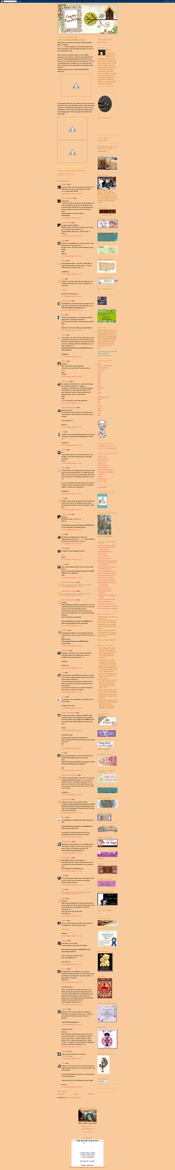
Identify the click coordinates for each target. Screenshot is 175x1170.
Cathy (63, 240)
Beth (63, 534)
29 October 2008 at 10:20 (72, 668)
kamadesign (65, 929)
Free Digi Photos (103, 467)
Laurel (63, 697)
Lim (99, 395)
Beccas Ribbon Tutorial (105, 551)
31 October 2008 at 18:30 (72, 1087)
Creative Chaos (66, 222)
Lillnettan (64, 1009)
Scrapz (100, 476)
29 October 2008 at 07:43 (72, 595)
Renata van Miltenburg (69, 712)
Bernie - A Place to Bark (105, 365)
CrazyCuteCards (67, 857)
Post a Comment (62, 1091)
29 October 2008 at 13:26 (72, 730)
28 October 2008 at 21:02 (72, 427)
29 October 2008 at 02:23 (72, 577)
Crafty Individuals (103, 465)
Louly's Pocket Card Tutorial (106, 580)
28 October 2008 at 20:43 (72, 376)
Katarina (64, 920)
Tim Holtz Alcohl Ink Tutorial (106, 599)
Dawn (109, 50)
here (63, 438)
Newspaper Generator (104, 589)
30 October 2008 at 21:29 (72, 936)
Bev (63, 431)
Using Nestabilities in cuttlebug (107, 606)
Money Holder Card (103, 586)
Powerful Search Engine (69, 582)
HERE (63, 400)
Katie (63, 875)
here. (82, 245)
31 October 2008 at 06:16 (72, 1004)
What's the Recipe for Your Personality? (87, 1167)
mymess (64, 289)
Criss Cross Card (103, 556)
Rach (63, 314)
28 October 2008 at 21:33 (72, 445)
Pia (98, 404)
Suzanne (64, 969)
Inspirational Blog (105, 39)
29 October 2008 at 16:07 (72, 770)
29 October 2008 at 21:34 (72, 871)
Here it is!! (81, 539)
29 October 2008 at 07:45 (72, 625)
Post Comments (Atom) (73, 1097)
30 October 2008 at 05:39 (72, 885)
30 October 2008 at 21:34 (72, 964)
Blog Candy (66, 175)
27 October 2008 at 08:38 (72, 193)
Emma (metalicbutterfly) (69, 407)
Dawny (100, 374)
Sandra (100, 406)
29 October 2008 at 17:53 (72, 813)
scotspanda (65, 650)
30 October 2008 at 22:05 (72, 982)
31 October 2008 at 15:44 (72, 1058)
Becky (63, 898)
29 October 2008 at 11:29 (72, 692)
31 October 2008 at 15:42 (72, 1047)
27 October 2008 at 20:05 (72, 274)
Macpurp (64, 184)
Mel (63, 753)
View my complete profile (106, 86)
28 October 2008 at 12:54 (72, 310)
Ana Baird (65, 630)
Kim (99, 390)
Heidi (99, 379)
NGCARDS (65, 1051)
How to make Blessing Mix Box (107, 573)
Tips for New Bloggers (104, 601)
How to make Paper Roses (106, 575)
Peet (99, 401)
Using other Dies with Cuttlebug (107, 608)
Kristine (64, 361)
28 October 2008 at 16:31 (72, 330)
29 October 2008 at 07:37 (72, 586)
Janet (63, 564)
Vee (63, 498)
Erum (99, 377)
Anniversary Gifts (103, 458)
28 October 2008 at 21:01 (72, 403)
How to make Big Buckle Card (107, 571)
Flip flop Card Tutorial (104, 558)
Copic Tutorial (102, 554)
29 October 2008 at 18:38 (72, 837)
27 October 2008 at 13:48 (72, 256)
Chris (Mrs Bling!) (103, 368)
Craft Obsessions (103, 460)
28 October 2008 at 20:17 (72, 356)
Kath (99, 386)
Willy (99, 415)
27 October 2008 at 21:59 (72, 296)
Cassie (64, 817)
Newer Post (60, 1094)
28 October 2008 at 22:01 (72, 463)
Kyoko (100, 392)
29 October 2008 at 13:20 (72, 708)
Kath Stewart (65, 381)
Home (76, 1094)
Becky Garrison (66, 799)
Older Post (91, 1094)
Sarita (99, 408)
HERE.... (64, 370)
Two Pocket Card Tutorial (105, 604)
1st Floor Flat (102, 456)
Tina (99, 413)
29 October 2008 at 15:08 (72, 748)
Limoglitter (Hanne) (104, 397)
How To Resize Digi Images (106, 577)
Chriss (100, 372)
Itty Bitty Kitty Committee (105, 472)
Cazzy (63, 1063)
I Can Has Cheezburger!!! (105, 469)
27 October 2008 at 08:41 (72, 218)
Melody (100, 399)
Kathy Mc (100, 388)
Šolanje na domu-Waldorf (69, 775)
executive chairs (107, 214)
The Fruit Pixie (102, 481)
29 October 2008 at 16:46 (72, 794)
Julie (99, 383)
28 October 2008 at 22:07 (72, 509)
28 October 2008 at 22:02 (72, 493)
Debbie (64, 260)
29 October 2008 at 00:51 (72, 559)
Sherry (64, 548)
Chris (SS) (101, 370)
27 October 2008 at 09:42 (72, 236)
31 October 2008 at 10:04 (72, 1024)
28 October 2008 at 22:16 (72, 529)
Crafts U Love (102, 463)
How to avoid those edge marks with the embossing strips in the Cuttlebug (107, 562)
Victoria (64, 449)
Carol (63, 889)
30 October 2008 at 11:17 (72, 893)
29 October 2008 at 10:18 (72, 646)
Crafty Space (65, 1056)
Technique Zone (103, 478)
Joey (63, 278)
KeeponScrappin (67, 841)
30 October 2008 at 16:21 (72, 916)
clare (63, 672)
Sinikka (100, 410)
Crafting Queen (66, 301)
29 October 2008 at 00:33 (72, 543)
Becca (99, 363)
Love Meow (101, 474)
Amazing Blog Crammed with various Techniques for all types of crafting (106, 547)
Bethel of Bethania (67, 198)
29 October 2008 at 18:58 (72, 853)
